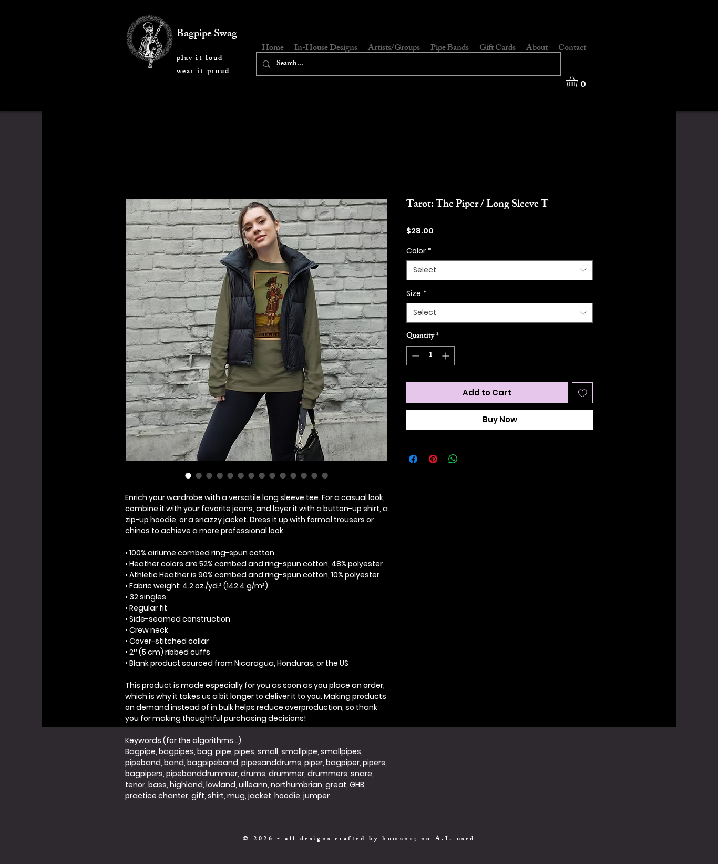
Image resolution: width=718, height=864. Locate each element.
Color (419, 251)
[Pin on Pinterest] (433, 459)
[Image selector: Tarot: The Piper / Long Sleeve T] (188, 475)
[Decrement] (414, 356)
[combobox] (499, 270)
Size (416, 294)
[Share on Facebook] (413, 459)
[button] (578, 81)
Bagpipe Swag (207, 34)
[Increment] (446, 356)
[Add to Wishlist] (582, 393)
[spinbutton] (430, 356)
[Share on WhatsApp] (453, 459)
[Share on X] (473, 459)
